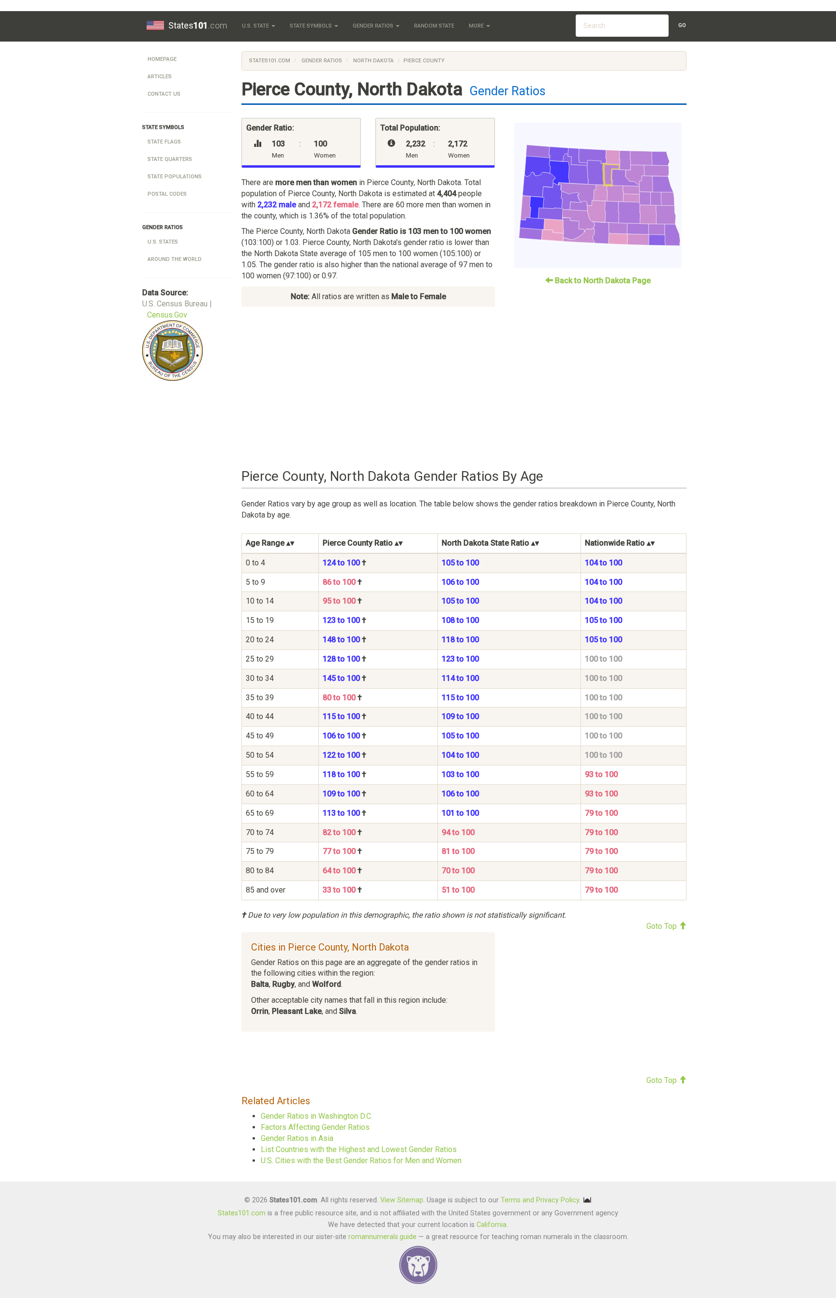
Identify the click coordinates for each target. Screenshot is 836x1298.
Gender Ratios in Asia (297, 1138)
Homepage (162, 59)
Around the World (175, 259)
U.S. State (256, 26)
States (197, 25)
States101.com (269, 61)
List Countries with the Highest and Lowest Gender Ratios (359, 1149)
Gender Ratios (374, 26)
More (477, 26)
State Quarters (170, 159)
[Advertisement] (464, 388)
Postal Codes (167, 194)
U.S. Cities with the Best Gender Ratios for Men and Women (361, 1160)
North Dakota (373, 61)
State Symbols (311, 26)
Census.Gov (167, 314)
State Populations (175, 176)
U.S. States (163, 242)
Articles (160, 76)
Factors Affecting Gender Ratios (315, 1127)
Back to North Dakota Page (602, 280)
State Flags (164, 142)
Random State (434, 26)
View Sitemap (401, 1200)
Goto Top (662, 926)
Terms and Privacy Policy (540, 1200)
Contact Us (164, 94)
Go (682, 25)
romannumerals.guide (382, 1237)
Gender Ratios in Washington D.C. (317, 1116)
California (492, 1225)
